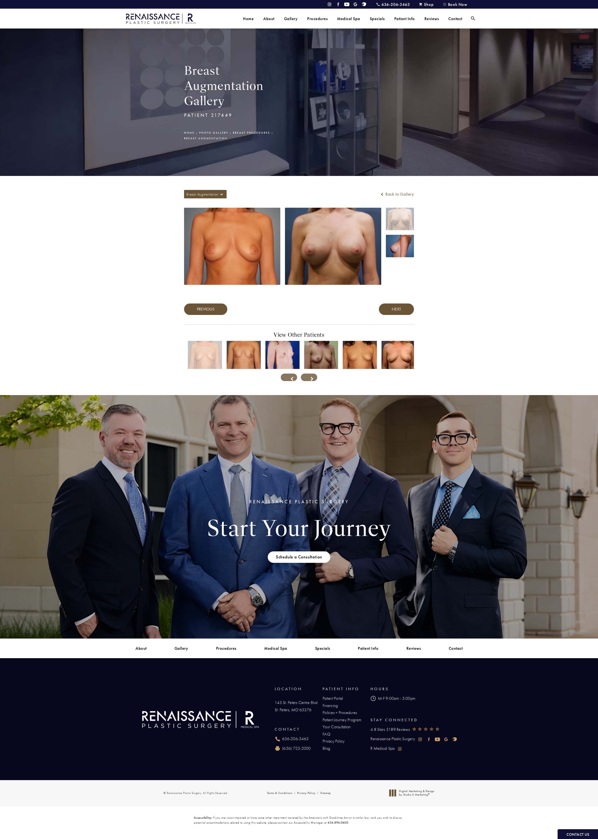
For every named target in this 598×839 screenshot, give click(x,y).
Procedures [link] (317, 18)
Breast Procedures (251, 133)
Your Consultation (337, 726)
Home (189, 133)
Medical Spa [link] (348, 18)
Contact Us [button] (577, 834)
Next (396, 309)
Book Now (457, 4)
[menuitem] (248, 18)
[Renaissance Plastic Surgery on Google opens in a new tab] (355, 4)
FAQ (326, 734)
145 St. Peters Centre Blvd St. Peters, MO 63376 (296, 706)
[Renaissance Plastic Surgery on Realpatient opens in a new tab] (364, 4)
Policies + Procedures (340, 712)
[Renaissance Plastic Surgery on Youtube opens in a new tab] (347, 4)
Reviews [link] (431, 18)
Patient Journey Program (342, 719)
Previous (205, 309)
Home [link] (248, 18)
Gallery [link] (291, 18)
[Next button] (309, 377)
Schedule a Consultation (299, 557)
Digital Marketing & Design (416, 793)
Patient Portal (333, 698)
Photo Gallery (213, 133)
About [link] (268, 18)
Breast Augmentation (206, 138)
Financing (330, 705)
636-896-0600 (338, 823)
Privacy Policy (334, 741)
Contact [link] (455, 18)
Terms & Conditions (279, 793)
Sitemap (325, 793)
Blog (326, 748)
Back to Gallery (399, 194)
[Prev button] (289, 377)
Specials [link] (377, 18)
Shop (429, 4)
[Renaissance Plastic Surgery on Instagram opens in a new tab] (329, 4)
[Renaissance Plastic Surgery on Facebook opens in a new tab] (338, 4)
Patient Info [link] (404, 18)
